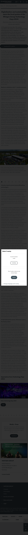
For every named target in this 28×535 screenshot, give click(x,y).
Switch (14, 277)
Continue (14, 263)
